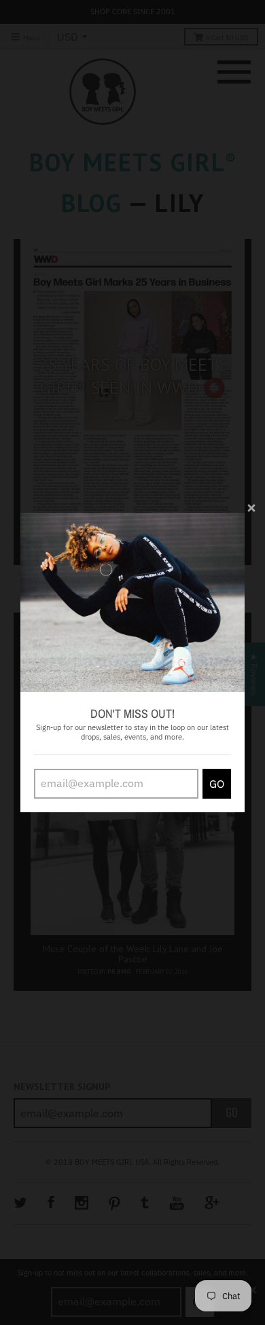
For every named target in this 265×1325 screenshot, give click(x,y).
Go (216, 784)
